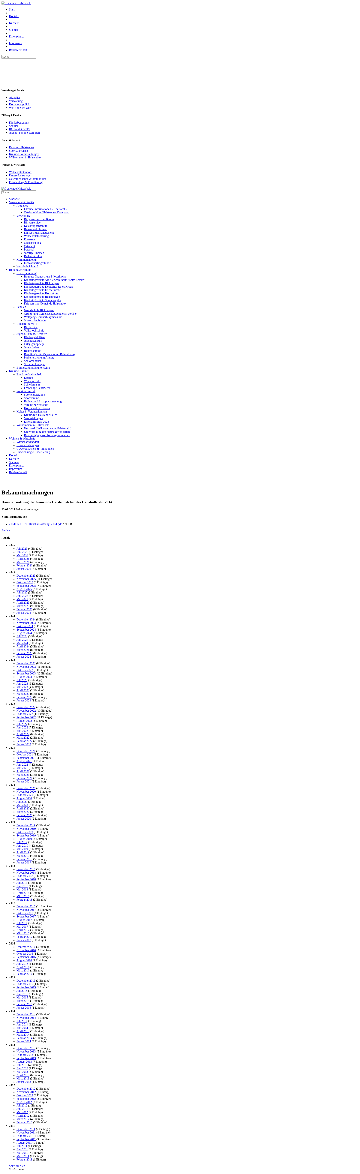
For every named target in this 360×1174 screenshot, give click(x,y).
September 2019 (26, 835)
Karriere (14, 23)
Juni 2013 (22, 1068)
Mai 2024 (22, 643)
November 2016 (26, 950)
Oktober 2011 (24, 1135)
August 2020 (24, 798)
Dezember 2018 (25, 869)
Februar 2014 (24, 1038)
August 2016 (24, 960)
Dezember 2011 (25, 1129)
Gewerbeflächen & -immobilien (27, 178)
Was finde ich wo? (20, 107)
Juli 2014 (21, 1021)
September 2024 (26, 629)
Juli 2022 (21, 724)
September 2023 (26, 673)
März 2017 (22, 933)
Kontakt (14, 16)
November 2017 (26, 909)
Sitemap (14, 29)
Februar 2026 (24, 565)
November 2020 (26, 791)
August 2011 (24, 1142)
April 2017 (22, 930)
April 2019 (22, 852)
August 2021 (24, 761)
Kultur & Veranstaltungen (24, 154)
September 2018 (26, 879)
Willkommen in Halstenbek (25, 157)
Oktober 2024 (24, 626)
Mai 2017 (22, 926)
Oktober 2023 (24, 670)
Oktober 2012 (24, 1095)
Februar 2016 (24, 973)
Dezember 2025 (25, 575)
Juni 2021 (22, 764)
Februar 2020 (24, 815)
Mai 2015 (22, 997)
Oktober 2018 (24, 876)
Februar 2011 (24, 1159)
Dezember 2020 (25, 788)
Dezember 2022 (25, 707)
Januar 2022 (23, 744)
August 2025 (24, 589)
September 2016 (26, 957)
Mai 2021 (22, 768)
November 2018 (26, 872)
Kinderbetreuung (19, 122)
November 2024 (26, 622)
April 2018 (22, 892)
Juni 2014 (22, 1024)
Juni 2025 (22, 595)
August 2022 (24, 720)
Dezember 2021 (25, 751)
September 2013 (26, 1058)
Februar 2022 (24, 741)
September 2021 (26, 757)
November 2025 (26, 579)
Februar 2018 (24, 899)
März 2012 (22, 1119)
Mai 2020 (22, 805)
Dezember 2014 (25, 1014)
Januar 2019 (23, 862)
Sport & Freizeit (18, 150)
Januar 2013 (23, 1081)
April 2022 (22, 734)
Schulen (14, 126)
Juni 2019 (22, 845)
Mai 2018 (22, 889)
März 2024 (22, 649)
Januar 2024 (23, 656)
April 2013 (22, 1075)
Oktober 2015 (24, 984)
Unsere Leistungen (20, 175)
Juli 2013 (21, 1065)
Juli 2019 (21, 842)
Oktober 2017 (24, 913)
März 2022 (22, 737)
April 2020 (22, 808)
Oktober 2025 (24, 582)
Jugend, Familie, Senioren (24, 132)
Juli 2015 (21, 990)
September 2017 (26, 916)
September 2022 (26, 717)
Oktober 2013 (24, 1054)
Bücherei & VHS (19, 129)
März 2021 (22, 774)
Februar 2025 (24, 609)
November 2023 (26, 666)
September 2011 (26, 1139)
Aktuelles (14, 97)
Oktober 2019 (24, 832)
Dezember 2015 (25, 980)
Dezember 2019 (25, 825)
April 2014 (22, 1031)
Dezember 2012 (25, 1088)
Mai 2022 (22, 730)
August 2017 (24, 919)
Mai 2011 (22, 1152)
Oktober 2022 (24, 714)
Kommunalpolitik (19, 104)
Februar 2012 (24, 1122)
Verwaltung (16, 101)
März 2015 (22, 1000)
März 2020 (22, 811)
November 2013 (26, 1051)
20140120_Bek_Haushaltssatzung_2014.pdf (35, 524)
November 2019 (26, 828)
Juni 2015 (22, 994)
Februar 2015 (24, 1004)
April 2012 (22, 1115)
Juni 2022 (22, 727)
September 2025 (26, 585)
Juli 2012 (21, 1105)
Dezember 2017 (25, 906)
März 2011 (22, 1156)
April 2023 (22, 690)
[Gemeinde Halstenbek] (16, 3)
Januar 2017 (23, 940)
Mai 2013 (22, 1071)
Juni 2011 (22, 1149)
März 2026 (22, 562)
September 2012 (26, 1098)
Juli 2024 (21, 636)
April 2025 (22, 602)
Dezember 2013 (25, 1048)
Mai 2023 (22, 687)
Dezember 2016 (25, 946)
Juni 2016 (22, 963)
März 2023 (22, 693)
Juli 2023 (21, 680)
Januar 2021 (23, 781)
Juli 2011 (21, 1146)
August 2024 (24, 633)
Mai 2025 (22, 599)
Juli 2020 (21, 801)
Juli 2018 (21, 882)
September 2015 (26, 987)
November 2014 (26, 1017)
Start (11, 9)
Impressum (15, 43)
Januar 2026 (23, 568)
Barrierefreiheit (18, 50)
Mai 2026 (22, 555)
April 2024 (22, 646)
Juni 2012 (22, 1108)
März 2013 (22, 1078)
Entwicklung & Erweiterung (26, 182)
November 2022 (26, 710)
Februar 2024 (24, 653)
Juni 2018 (22, 886)
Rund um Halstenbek (21, 147)
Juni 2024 (22, 639)
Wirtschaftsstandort (20, 172)
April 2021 (22, 771)
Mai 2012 (22, 1112)
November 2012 (26, 1092)
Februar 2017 (24, 936)
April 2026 (22, 558)
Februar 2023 (24, 697)
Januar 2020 (23, 818)
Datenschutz (16, 36)
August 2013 (24, 1061)
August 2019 (24, 838)
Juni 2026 (22, 552)
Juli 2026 (21, 548)
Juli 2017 (21, 923)
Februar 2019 (24, 859)
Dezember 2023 (25, 663)
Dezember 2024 (25, 619)
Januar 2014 (23, 1041)
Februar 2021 (24, 778)
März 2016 (22, 970)
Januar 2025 (23, 612)
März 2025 (22, 606)
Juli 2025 (21, 592)
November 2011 (26, 1132)
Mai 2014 (22, 1027)
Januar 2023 (23, 700)
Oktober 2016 (24, 953)
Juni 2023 (22, 683)
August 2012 (24, 1102)
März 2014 (22, 1034)
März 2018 (22, 896)
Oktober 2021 (24, 754)
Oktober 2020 (24, 795)
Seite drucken (17, 1165)
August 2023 (24, 676)
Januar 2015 (23, 1007)
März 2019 (22, 855)
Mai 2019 (22, 849)
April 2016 (22, 967)
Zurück (6, 530)
